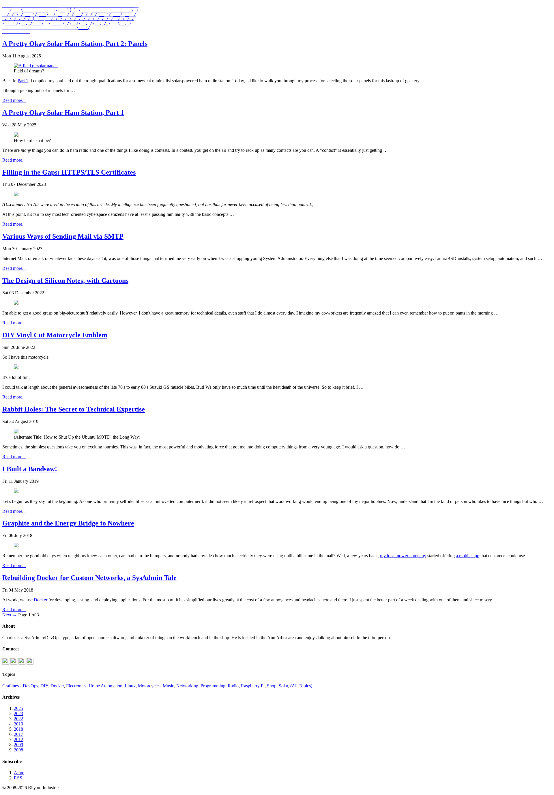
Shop (271, 685)
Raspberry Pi (253, 685)
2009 (18, 744)
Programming (213, 685)
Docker (40, 599)
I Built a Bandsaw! (29, 469)
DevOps (30, 685)
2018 (18, 729)
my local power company (403, 555)
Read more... (14, 100)
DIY (44, 685)
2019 (18, 723)
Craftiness (11, 685)
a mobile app (467, 555)
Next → (9, 614)
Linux (130, 685)
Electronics (76, 685)
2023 (18, 713)
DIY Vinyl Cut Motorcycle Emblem (54, 335)
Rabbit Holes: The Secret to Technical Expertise (73, 409)
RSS (18, 777)
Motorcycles (149, 685)
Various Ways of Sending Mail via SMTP (62, 236)
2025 (18, 708)
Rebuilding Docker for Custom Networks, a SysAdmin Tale (89, 577)
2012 (18, 739)
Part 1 (23, 80)
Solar (283, 685)
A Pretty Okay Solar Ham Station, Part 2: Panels (74, 43)
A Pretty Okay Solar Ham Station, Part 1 (63, 112)
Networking (187, 685)
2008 (18, 749)
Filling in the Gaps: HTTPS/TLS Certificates (69, 172)
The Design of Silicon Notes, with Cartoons (65, 280)
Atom (19, 772)
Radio (233, 685)
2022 (18, 718)
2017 (18, 734)
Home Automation (105, 685)
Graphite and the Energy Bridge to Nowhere (68, 523)
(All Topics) (301, 685)
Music (168, 685)
